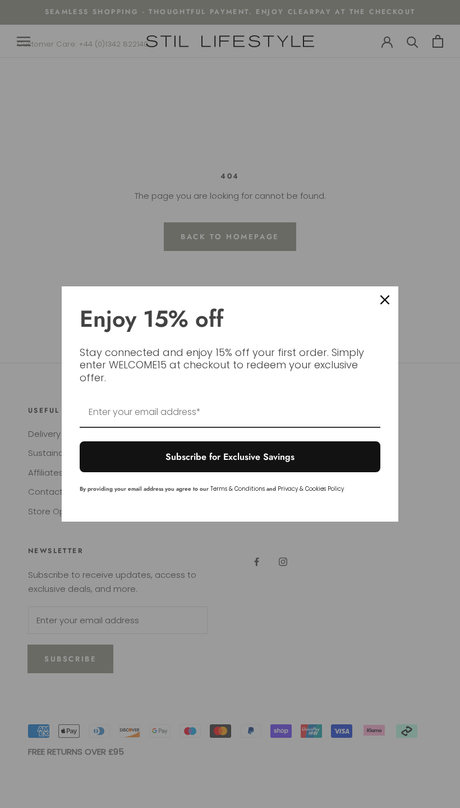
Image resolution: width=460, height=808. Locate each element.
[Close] (384, 299)
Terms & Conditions (237, 489)
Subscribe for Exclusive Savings (230, 456)
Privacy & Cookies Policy (311, 489)
